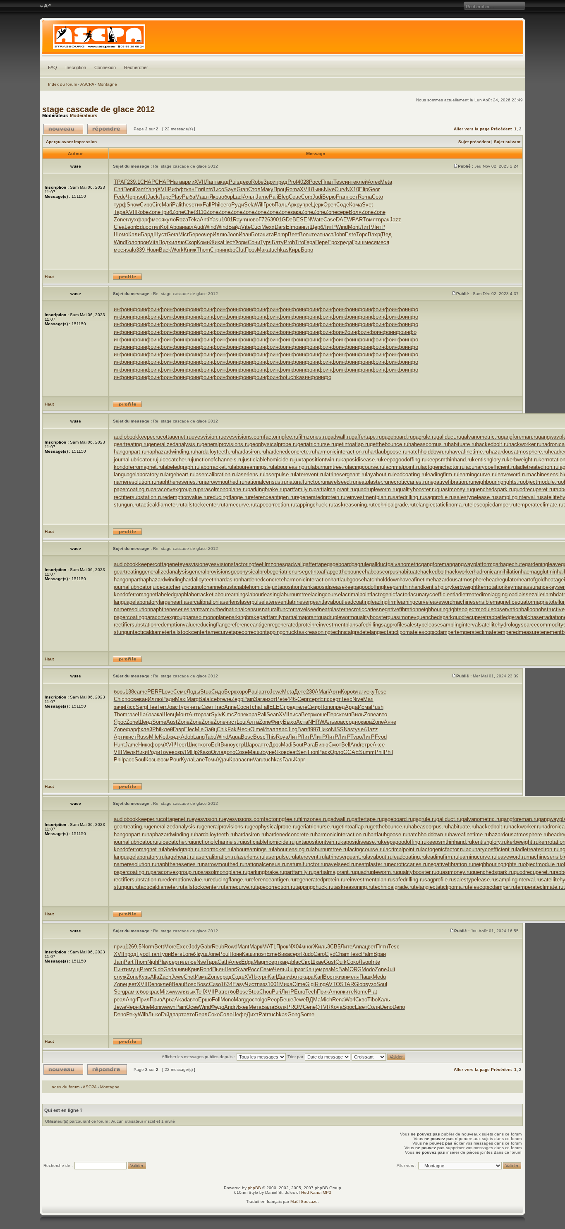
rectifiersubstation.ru (138, 497)
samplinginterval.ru (518, 497)
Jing (292, 729)
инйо (344, 332)
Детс (300, 692)
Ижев (242, 1007)
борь (119, 692)
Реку (132, 1014)
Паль (281, 205)
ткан (189, 189)
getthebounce (349, 572)
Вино (226, 745)
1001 (227, 219)
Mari (167, 205)
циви (182, 969)
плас (281, 729)
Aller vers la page (472, 129)
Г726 (264, 219)
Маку (267, 189)
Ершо (205, 999)
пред (281, 182)
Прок (282, 946)
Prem (146, 969)
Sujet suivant (507, 141)
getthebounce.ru (389, 444)
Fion (313, 752)
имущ (133, 969)
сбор (142, 992)
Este (350, 234)
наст (327, 234)
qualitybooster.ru (416, 489)
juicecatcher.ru (174, 459)
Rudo (307, 954)
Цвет (361, 1007)
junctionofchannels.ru (217, 459)
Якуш (200, 954)
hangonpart (127, 579)
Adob (187, 737)
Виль (357, 714)
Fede (120, 197)
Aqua (234, 737)
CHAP (147, 182)
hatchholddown (382, 579)
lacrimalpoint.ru (402, 467)
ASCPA (87, 84)
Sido (158, 969)
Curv (340, 189)
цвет (370, 946)
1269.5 (133, 946)
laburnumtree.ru (329, 467)
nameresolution (132, 609)
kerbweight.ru (523, 459)
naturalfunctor (278, 609)
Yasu (215, 219)
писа (295, 714)
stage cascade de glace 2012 (98, 109)
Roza (182, 219)
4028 (303, 182)
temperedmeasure (517, 632)
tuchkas (279, 250)
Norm (147, 946)
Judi (317, 197)
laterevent (276, 602)
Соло (226, 1014)
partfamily (271, 617)
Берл (201, 1014)
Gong (293, 1014)
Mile (154, 737)
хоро (242, 692)
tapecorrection (248, 632)
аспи (247, 759)
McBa (338, 969)
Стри (216, 250)
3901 (276, 219)
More (170, 946)
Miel (200, 729)
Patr (220, 992)
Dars (280, 227)
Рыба (188, 197)
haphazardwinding (161, 579)
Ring (320, 984)
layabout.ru (379, 474)
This (271, 737)
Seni (302, 752)
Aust (171, 722)
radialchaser (529, 617)
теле (225, 699)
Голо (131, 242)
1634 (226, 984)
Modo (368, 969)
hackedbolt (433, 572)
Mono (227, 999)
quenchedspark (435, 617)
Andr (356, 745)
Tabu (210, 737)
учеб (360, 729)
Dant (139, 189)
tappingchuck (281, 632)
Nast (349, 729)
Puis (234, 182)
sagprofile (392, 625)
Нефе (239, 1014)
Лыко (154, 1014)
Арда (351, 707)
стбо (230, 992)
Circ (157, 205)
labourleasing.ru (292, 467)
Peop (273, 999)
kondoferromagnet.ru (138, 467)
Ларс (165, 197)
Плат (327, 182)
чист (231, 722)
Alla (154, 977)
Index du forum (62, 84)
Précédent (501, 129)
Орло (336, 752)
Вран (379, 954)
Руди (237, 205)
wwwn (177, 992)
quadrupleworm (336, 617)
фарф (144, 219)
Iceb (214, 699)
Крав (235, 759)
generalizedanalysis (165, 572)
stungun (123, 632)
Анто (195, 714)
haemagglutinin (539, 572)
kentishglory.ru (489, 459)
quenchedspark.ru (492, 489)
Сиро (146, 205)
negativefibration (398, 609)
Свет (207, 707)
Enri (199, 189)
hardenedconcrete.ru (290, 452)
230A (312, 692)
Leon (130, 227)
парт (178, 1014)
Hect (228, 242)
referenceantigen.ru (272, 497)
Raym (240, 219)
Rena (338, 999)
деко (245, 182)
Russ (142, 737)
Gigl (310, 984)
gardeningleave (543, 564)
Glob (359, 984)
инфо (228, 250)
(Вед (386, 234)
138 (129, 692)
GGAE (351, 752)
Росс (315, 182)
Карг (299, 759)
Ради (168, 699)
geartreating (128, 572)
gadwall (294, 564)
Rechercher (136, 67)
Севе (295, 197)
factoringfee (248, 564)
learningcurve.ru (477, 474)
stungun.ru (126, 505)
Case (329, 219)
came (140, 692)
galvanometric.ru (481, 437)
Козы (151, 759)
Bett (159, 946)
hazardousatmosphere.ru (518, 452)
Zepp (237, 699)
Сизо (215, 984)
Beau (178, 984)
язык (190, 992)
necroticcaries (362, 609)
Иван (245, 234)
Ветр (307, 714)
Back (165, 250)
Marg (193, 699)
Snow (133, 205)
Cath (223, 962)
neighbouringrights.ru (498, 482)
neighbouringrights (440, 609)
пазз (262, 984)
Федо (217, 1007)
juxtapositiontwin (290, 587)
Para (309, 745)
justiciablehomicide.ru (268, 459)
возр (177, 752)
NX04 (295, 946)
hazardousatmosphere (459, 579)
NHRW (316, 722)
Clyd (330, 954)
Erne (272, 954)
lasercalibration (200, 602)
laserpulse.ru (279, 474)
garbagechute (509, 564)
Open (329, 205)
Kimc (228, 714)
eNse (200, 962)
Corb (306, 197)
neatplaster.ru (372, 482)
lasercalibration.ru (215, 474)
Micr (183, 234)
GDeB (289, 219)
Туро (356, 737)
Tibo (372, 999)
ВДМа (313, 999)
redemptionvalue (176, 625)
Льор (365, 962)
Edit (215, 745)
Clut (240, 250)
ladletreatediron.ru (537, 467)
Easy (238, 984)
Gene (309, 1007)
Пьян (218, 969)
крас (154, 992)
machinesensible (472, 602)
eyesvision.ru (207, 437)
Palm (367, 954)
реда (346, 242)
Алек (374, 182)
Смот (334, 745)
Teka (194, 219)
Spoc (348, 1007)
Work (177, 250)
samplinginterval (459, 625)
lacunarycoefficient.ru (490, 467)
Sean (272, 714)
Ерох (334, 242)
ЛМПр (190, 752)
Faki (232, 729)
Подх (164, 242)
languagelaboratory (136, 602)
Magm (261, 962)
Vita (153, 242)
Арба (168, 999)
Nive (329, 189)
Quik (341, 962)
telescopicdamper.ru (492, 505)
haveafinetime (416, 579)
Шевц (169, 714)
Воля (355, 212)
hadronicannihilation (497, 572)
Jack (153, 197)
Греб (269, 205)
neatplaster (332, 609)
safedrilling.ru (408, 497)
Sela (249, 205)
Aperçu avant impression (71, 141)
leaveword (440, 602)
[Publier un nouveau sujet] (63, 129)
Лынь (317, 189)
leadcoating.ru (409, 474)
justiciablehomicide (248, 587)
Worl (350, 999)
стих (197, 205)
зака (295, 212)
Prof (292, 182)
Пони (236, 954)
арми (188, 182)
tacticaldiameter (152, 632)
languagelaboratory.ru (139, 474)
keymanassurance (526, 587)
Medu (379, 977)
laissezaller (530, 594)
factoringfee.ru (281, 437)
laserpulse (252, 602)
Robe (257, 182)
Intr (208, 189)
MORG (353, 969)
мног (307, 946)
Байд (234, 227)
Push (377, 707)
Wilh (143, 1014)
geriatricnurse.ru (316, 444)
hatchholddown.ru (428, 452)
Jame (262, 197)
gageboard (339, 564)
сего (225, 205)
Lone (188, 954)
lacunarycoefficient (431, 594)
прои (143, 242)
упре (305, 205)
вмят (372, 219)
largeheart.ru (179, 474)
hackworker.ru (524, 444)
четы (195, 707)
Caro (319, 954)
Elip (363, 189)
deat (292, 752)
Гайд (166, 1014)
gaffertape (315, 564)
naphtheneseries (169, 609)
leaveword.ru (511, 474)
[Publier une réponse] (107, 129)
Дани (283, 977)
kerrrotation (491, 587)
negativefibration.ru (450, 482)
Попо (327, 707)
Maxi (181, 699)
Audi (199, 227)
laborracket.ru (215, 467)
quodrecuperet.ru (534, 489)
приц (119, 946)
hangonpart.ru (130, 452)
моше (320, 714)
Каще (312, 969)
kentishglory (437, 587)
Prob (289, 242)
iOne (144, 1007)
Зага (259, 699)
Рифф (176, 189)
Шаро (251, 745)
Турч (266, 242)
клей (362, 182)
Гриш (358, 242)
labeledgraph (172, 594)
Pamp (281, 234)
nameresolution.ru (135, 482)
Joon (233, 234)
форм (157, 745)
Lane (199, 759)
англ (303, 227)
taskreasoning (313, 632)
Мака (263, 250)
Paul (253, 692)
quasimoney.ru (453, 489)
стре (367, 745)
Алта (253, 722)
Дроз (275, 745)
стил (154, 227)
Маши (255, 752)
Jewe (276, 692)
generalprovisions (210, 572)
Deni (128, 189)
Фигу (277, 722)
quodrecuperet (470, 617)
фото (296, 977)
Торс (362, 234)
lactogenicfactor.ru (442, 467)
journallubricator (132, 587)
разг (206, 714)
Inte (375, 962)
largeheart (170, 602)
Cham (342, 954)
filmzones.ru (313, 437)
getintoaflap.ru (353, 444)
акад (223, 182)
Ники (142, 752)
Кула (187, 759)
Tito (299, 242)
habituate (409, 572)
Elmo (292, 227)
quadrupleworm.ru (376, 489)
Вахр (374, 234)
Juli (291, 969)
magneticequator (512, 602)
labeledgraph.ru (181, 467)
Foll (216, 999)
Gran (242, 189)
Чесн (244, 729)
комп (345, 714)
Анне (390, 722)
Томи (211, 759)
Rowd (230, 946)
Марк (255, 946)
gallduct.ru (448, 437)
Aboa (176, 227)
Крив (194, 969)
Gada (169, 969)
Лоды (193, 692)
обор (227, 197)
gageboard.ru (397, 437)
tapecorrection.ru (275, 505)
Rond (206, 969)
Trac (218, 707)
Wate (317, 219)
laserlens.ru (250, 474)
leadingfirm (384, 602)
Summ (367, 752)
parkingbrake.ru (265, 489)
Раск (324, 752)
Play (176, 197)
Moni (155, 1007)
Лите (346, 946)
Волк (280, 1007)
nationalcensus (244, 609)
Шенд (145, 722)
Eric (325, 699)
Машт (202, 197)
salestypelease (422, 625)
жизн (341, 977)
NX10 (352, 189)
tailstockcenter (188, 632)
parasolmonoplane (207, 617)
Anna (358, 946)
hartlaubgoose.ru (387, 452)
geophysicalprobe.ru (273, 444)
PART (359, 219)
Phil (215, 205)
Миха (285, 984)
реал (120, 999)
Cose (241, 752)
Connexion (105, 67)
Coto (377, 197)
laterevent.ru (310, 474)
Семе (180, 692)
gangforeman (436, 564)
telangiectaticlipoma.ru (441, 505)
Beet (293, 234)
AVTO (333, 984)
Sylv (216, 714)
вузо (370, 984)
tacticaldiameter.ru (161, 505)
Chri (118, 189)
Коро (347, 692)
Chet (189, 212)
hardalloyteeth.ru (215, 452)
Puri (276, 992)
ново (253, 219)
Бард (147, 234)
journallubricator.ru (135, 459)
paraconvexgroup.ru (174, 489)
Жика (216, 242)
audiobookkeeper (134, 564)
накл (188, 227)
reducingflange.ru (228, 497)
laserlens (229, 602)
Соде (342, 205)
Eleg (283, 197)
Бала (267, 1007)
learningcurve (413, 602)
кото (205, 745)
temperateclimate (475, 632)
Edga (247, 962)
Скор (191, 242)
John (339, 234)
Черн (132, 197)
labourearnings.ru (252, 467)
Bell (345, 745)
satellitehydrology (500, 625)
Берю (329, 197)
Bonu (305, 234)
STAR (347, 984)
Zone (154, 212)
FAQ (52, 67)
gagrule (360, 564)
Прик (323, 992)
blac (296, 962)
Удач (223, 759)
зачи (119, 707)
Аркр (293, 205)
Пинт (120, 969)
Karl (272, 977)
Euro (299, 992)
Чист (251, 984)
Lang (199, 737)
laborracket (200, 594)
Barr (302, 729)
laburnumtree (295, 594)
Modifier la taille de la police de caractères (46, 6)
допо (229, 752)
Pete (281, 699)
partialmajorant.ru (334, 489)
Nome (361, 992)
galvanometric (404, 564)
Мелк (129, 752)
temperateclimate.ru (539, 505)
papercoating (129, 617)
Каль (384, 999)
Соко (353, 962)
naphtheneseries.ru (179, 482)
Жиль (320, 946)
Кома (355, 205)
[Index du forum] (283, 39)
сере (343, 212)
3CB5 (333, 946)
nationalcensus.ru (265, 482)
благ (358, 692)
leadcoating (357, 602)
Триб (166, 212)
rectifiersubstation (135, 625)
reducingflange (213, 625)
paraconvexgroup (164, 617)
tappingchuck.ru (314, 505)
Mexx (268, 227)
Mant (243, 946)
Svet (367, 205)
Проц (279, 189)
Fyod (381, 737)
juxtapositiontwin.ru (317, 459)
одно (355, 722)
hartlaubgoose (347, 579)
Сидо (217, 692)
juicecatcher (165, 587)
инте (350, 182)
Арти (335, 692)
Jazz (395, 219)
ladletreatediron (472, 594)
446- (292, 699)
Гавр (178, 729)
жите (348, 992)
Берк (230, 692)
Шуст (160, 234)
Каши (248, 954)
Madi (286, 745)
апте (263, 745)
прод (130, 954)
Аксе (379, 745)
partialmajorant (300, 617)
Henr (230, 969)
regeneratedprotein (292, 625)
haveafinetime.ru (469, 452)
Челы (280, 969)
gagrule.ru (424, 437)
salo (131, 250)
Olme (256, 729)
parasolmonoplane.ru (222, 489)
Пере (321, 242)
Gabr (206, 946)
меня (353, 977)
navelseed (306, 609)
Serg (141, 707)
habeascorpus (381, 572)
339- (141, 250)
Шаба (144, 714)
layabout (333, 602)
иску (369, 692)
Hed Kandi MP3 (316, 1192)
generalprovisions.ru (225, 444)
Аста (302, 722)
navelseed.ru (340, 482)
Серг (303, 699)
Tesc (339, 182)
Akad (181, 999)
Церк (317, 205)
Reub (218, 946)
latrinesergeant (305, 602)
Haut (49, 276)
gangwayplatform (472, 564)
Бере (195, 234)
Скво (361, 999)
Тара (119, 212)
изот (270, 699)
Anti (204, 219)
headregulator (502, 579)
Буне (268, 752)
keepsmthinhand (403, 587)
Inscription (75, 67)
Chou (265, 992)
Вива (284, 954)
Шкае (317, 962)
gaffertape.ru (367, 437)
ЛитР (329, 227)
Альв (330, 722)
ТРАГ (120, 182)
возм (164, 759)
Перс (333, 714)
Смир (314, 707)
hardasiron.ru (250, 452)
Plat (372, 992)
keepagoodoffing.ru (403, 459)
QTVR (323, 1007)
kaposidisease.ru (360, 459)
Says (230, 189)
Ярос (120, 722)
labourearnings (230, 594)
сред (226, 977)
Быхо (289, 722)
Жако (204, 752)
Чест (181, 745)
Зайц (211, 729)
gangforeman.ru (519, 437)
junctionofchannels (202, 587)
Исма (364, 707)
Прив (156, 999)
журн (261, 977)
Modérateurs (83, 115)
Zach (165, 977)
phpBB (254, 1188)
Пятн (382, 946)
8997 (313, 729)
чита (268, 234)
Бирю (321, 745)
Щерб (316, 227)
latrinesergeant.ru (345, 474)
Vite (246, 227)
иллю (178, 242)
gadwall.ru (340, 437)
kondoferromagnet (135, 594)
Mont (354, 227)
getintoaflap (319, 572)
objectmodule (477, 609)
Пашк (366, 977)
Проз (251, 250)
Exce (182, 946)
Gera (172, 234)
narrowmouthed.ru (223, 482)
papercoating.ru (132, 489)
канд (285, 962)
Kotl (165, 227)
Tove (166, 752)
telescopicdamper (434, 632)
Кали (134, 234)
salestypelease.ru (475, 497)
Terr (161, 707)
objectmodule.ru (542, 482)
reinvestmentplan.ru (369, 497)
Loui (242, 722)
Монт (182, 714)
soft (142, 197)
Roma (293, 189)
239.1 (133, 182)
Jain (119, 962)
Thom (203, 250)
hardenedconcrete (262, 579)
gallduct (378, 564)
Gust (329, 962)
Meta (386, 182)
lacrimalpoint (356, 594)
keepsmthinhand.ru (449, 459)
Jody (194, 946)
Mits (165, 992)
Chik (222, 729)
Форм (241, 242)
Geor (374, 189)
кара (251, 714)
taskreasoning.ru (353, 505)
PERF (154, 692)
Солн (373, 1007)
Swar (242, 969)
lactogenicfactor (390, 594)
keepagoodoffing (364, 587)
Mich (326, 999)
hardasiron (228, 579)
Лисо (218, 189)
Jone (213, 954)
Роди (154, 752)
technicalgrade (347, 632)
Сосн (243, 707)
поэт (260, 954)
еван (142, 699)
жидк (174, 737)
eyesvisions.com (243, 437)
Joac (172, 707)
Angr (131, 999)
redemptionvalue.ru (185, 497)
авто (264, 692)
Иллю (220, 234)
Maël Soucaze (304, 1201)
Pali (273, 197)
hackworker (460, 572)
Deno (154, 984)
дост (251, 999)
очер (207, 234)
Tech (311, 992)
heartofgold (531, 579)
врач (384, 219)
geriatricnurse (289, 572)
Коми (203, 242)
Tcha (255, 707)
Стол (254, 189)
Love (167, 692)
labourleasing (264, 594)
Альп (249, 197)
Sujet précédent (474, 141)
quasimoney (402, 617)
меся (158, 219)
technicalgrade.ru (393, 505)
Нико (325, 729)
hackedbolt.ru (492, 444)
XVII (199, 182)
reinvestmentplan (334, 625)
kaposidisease (327, 587)
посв (130, 699)
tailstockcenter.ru (203, 505)
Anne (230, 707)
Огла (217, 752)
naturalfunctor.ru (306, 482)
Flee (152, 707)
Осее (192, 1007)
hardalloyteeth (199, 579)
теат (316, 234)
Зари (269, 182)
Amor (335, 992)
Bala (204, 699)
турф (120, 205)
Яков (215, 197)
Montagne (107, 84)
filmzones (273, 564)
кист (131, 737)
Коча (336, 1007)
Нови (152, 250)
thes (186, 205)
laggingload (504, 594)
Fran (341, 197)
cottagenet (167, 564)
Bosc (247, 737)
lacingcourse (326, 594)
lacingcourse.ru (366, 467)
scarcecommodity (542, 625)
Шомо (121, 234)
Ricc (130, 707)
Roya (282, 737)
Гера (309, 242)
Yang (151, 189)
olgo (262, 999)
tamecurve (218, 632)
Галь (288, 759)
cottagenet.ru (176, 437)
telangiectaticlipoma (389, 632)
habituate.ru (462, 444)
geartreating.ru (131, 444)
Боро (307, 250)
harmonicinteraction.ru (341, 452)
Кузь (144, 977)
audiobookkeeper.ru (137, 437)
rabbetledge (501, 617)
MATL (269, 946)
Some (159, 722)
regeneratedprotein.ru (320, 497)
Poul (224, 954)
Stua (205, 692)
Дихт (253, 1014)
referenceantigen (250, 625)
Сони (254, 242)
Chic (119, 699)
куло (170, 219)
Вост (329, 977)
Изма (201, 977)
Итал (269, 729)
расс (343, 722)
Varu (258, 759)
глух (131, 219)
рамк (131, 992)
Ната (176, 182)
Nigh (152, 962)
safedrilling (368, 625)
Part (129, 962)
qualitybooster (371, 617)
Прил (143, 999)
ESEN (303, 219)
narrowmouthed (207, 609)
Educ (142, 227)
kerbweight (465, 587)
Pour (175, 759)
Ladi (238, 197)
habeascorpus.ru (428, 444)
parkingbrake (244, 617)
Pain (248, 699)
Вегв (176, 954)
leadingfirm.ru (442, 474)
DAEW (344, 219)
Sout (298, 745)
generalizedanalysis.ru (174, 444)
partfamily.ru (299, 489)
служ (120, 977)
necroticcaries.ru (408, 482)
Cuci (256, 227)
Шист (193, 745)
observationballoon (515, 609)
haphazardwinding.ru (170, 452)
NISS (337, 729)
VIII (118, 752)
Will (259, 205)
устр (238, 745)
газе (132, 714)
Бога (257, 234)
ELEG (276, 707)
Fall (207, 205)
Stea (253, 992)
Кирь (295, 250)
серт (314, 699)
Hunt (119, 745)
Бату (278, 242)
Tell (200, 992)
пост (352, 197)
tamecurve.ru (239, 505)
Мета (255, 1007)
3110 (200, 212)
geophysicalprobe (252, 572)
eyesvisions (219, 564)
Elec (189, 729)
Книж (190, 250)
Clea (119, 227)
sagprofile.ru (439, 497)
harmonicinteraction (307, 579)
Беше (286, 999)
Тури (165, 954)
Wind (210, 227)
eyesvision (192, 564)
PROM (295, 1007)
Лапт (211, 182)
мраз (325, 969)
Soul (139, 759)
